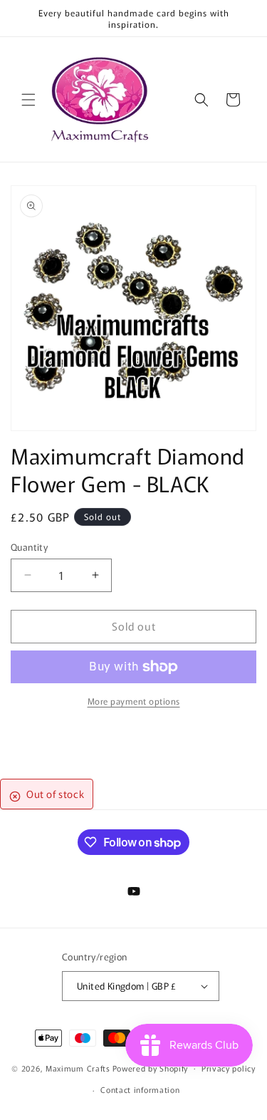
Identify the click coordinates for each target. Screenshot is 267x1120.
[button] (28, 99)
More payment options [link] (134, 701)
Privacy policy (228, 1068)
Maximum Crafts (78, 1067)
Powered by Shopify (150, 1067)
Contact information (139, 1089)
